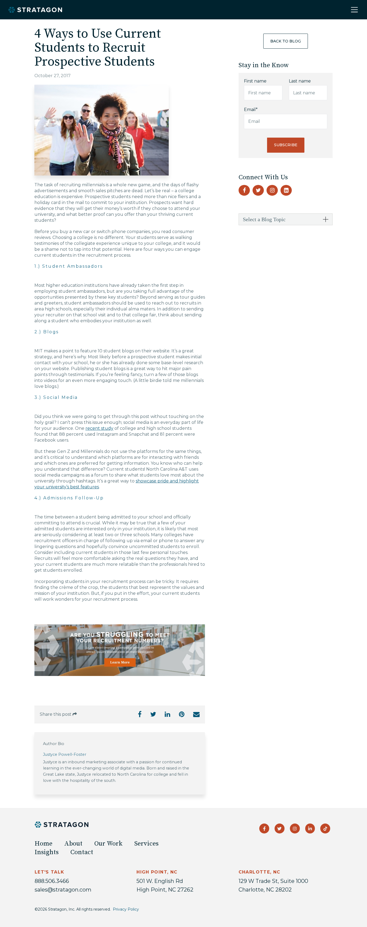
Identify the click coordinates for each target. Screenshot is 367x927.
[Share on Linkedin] (167, 715)
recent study (99, 428)
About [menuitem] (73, 844)
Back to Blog (285, 41)
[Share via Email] (196, 715)
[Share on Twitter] (153, 715)
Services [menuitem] (146, 844)
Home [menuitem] (43, 844)
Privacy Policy (126, 909)
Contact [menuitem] (81, 852)
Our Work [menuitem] (108, 844)
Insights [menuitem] (47, 852)
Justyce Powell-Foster (64, 754)
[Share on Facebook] (140, 715)
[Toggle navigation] (354, 9)
